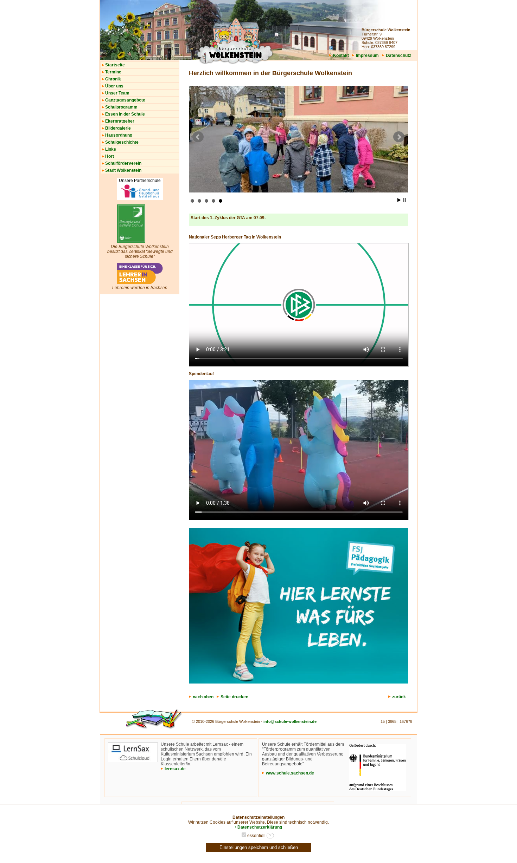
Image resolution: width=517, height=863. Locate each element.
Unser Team (117, 93)
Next (398, 137)
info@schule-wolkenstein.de (290, 721)
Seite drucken (234, 696)
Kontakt (341, 55)
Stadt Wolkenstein (123, 170)
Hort (109, 156)
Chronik (113, 79)
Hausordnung (118, 135)
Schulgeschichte (122, 142)
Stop (404, 200)
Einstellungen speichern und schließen (258, 847)
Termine (113, 72)
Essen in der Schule (125, 114)
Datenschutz (398, 55)
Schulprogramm (121, 107)
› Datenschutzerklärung (258, 827)
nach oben (203, 696)
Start (399, 200)
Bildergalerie (118, 128)
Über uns (114, 86)
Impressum (367, 55)
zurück (399, 696)
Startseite (115, 65)
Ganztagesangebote (125, 100)
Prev (198, 137)
